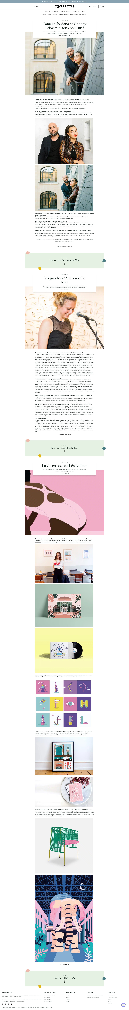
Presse (109, 999)
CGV (51, 1007)
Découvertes (65, 11)
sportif (64, 230)
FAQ (109, 1001)
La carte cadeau (48, 1001)
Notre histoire (111, 995)
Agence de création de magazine (95, 995)
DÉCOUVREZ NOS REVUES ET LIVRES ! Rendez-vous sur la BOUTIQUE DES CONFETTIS (64, 1)
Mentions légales (16, 1007)
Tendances (76, 11)
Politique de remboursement (42, 1007)
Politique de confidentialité (27, 1007)
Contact (110, 1003)
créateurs (91, 809)
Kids (83, 11)
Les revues (47, 997)
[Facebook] (5, 1004)
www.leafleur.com (64, 964)
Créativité (55, 14)
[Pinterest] (8, 1004)
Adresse (68, 1001)
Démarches (55, 11)
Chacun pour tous (49, 239)
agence (37, 6)
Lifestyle (68, 997)
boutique (92, 6)
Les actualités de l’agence (93, 997)
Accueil (44, 14)
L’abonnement (47, 999)
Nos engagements (112, 997)
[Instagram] (2, 1004)
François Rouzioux (67, 246)
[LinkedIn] (11, 1004)
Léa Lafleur (38, 542)
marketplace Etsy (44, 676)
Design (67, 995)
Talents (47, 11)
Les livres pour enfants (49, 995)
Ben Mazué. (46, 404)
